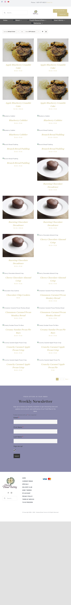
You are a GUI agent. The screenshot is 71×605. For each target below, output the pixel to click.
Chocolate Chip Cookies (18, 295)
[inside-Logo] (10, 477)
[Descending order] (22, 31)
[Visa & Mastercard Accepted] (46, 477)
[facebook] (2, 1)
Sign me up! (18, 446)
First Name (18, 427)
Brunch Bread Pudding (53, 134)
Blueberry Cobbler (18, 120)
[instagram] (5, 1)
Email (16, 417)
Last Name (18, 437)
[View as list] (46, 31)
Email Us (49, 2)
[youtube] (8, 1)
